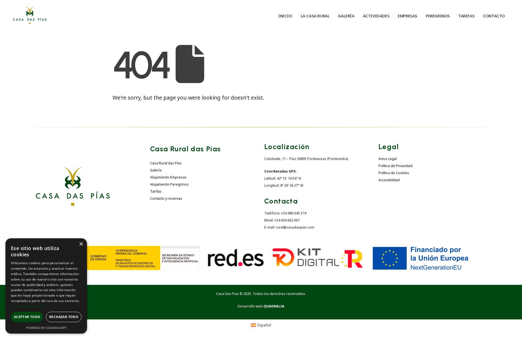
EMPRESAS (407, 16)
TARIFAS (466, 16)
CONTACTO (494, 16)
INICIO (285, 16)
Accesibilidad (389, 180)
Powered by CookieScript (46, 328)
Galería (155, 170)
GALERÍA (346, 16)
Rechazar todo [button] (63, 317)
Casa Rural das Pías (166, 163)
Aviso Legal (387, 158)
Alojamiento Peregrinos (169, 184)
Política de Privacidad (395, 166)
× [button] (81, 244)
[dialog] (46, 286)
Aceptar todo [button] (27, 317)
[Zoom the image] (73, 170)
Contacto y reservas (166, 198)
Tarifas (155, 191)
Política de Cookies (393, 173)
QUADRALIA (273, 306)
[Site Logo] (29, 16)
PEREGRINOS (438, 16)
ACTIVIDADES (376, 16)
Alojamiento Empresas (168, 177)
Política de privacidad (28, 306)
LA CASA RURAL (315, 16)
